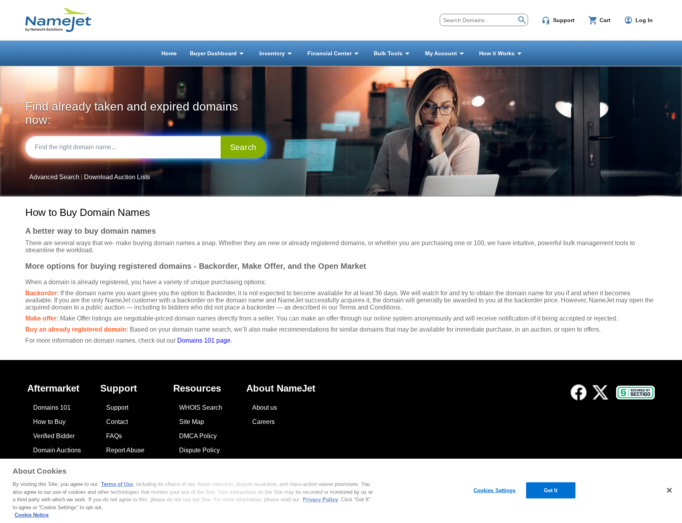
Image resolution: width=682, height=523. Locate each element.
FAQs (114, 436)
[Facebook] (578, 392)
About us (264, 407)
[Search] (522, 19)
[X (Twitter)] (600, 392)
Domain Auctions (57, 450)
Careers (263, 421)
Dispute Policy (199, 450)
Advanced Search (54, 177)
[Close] (669, 490)
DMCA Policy (198, 436)
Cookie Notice (32, 515)
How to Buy (49, 421)
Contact (117, 421)
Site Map (191, 421)
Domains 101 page (203, 340)
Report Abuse (125, 450)
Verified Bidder (54, 436)
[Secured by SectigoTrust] (635, 392)
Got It (551, 490)
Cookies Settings (495, 490)
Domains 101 (52, 407)
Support (117, 407)
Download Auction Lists (117, 177)
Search (243, 147)
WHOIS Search (200, 407)
